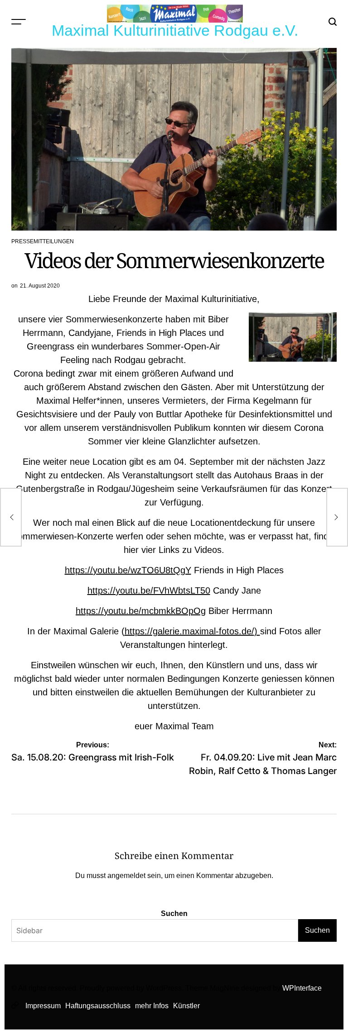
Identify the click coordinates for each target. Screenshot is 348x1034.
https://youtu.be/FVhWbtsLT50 (148, 590)
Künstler (186, 1006)
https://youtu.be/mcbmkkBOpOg (141, 611)
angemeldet (126, 875)
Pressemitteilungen (42, 241)
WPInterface (302, 988)
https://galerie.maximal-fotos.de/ (189, 631)
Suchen (174, 913)
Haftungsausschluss (97, 1006)
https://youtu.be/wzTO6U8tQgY (128, 570)
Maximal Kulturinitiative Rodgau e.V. (175, 30)
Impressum (43, 1006)
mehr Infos (152, 1006)
